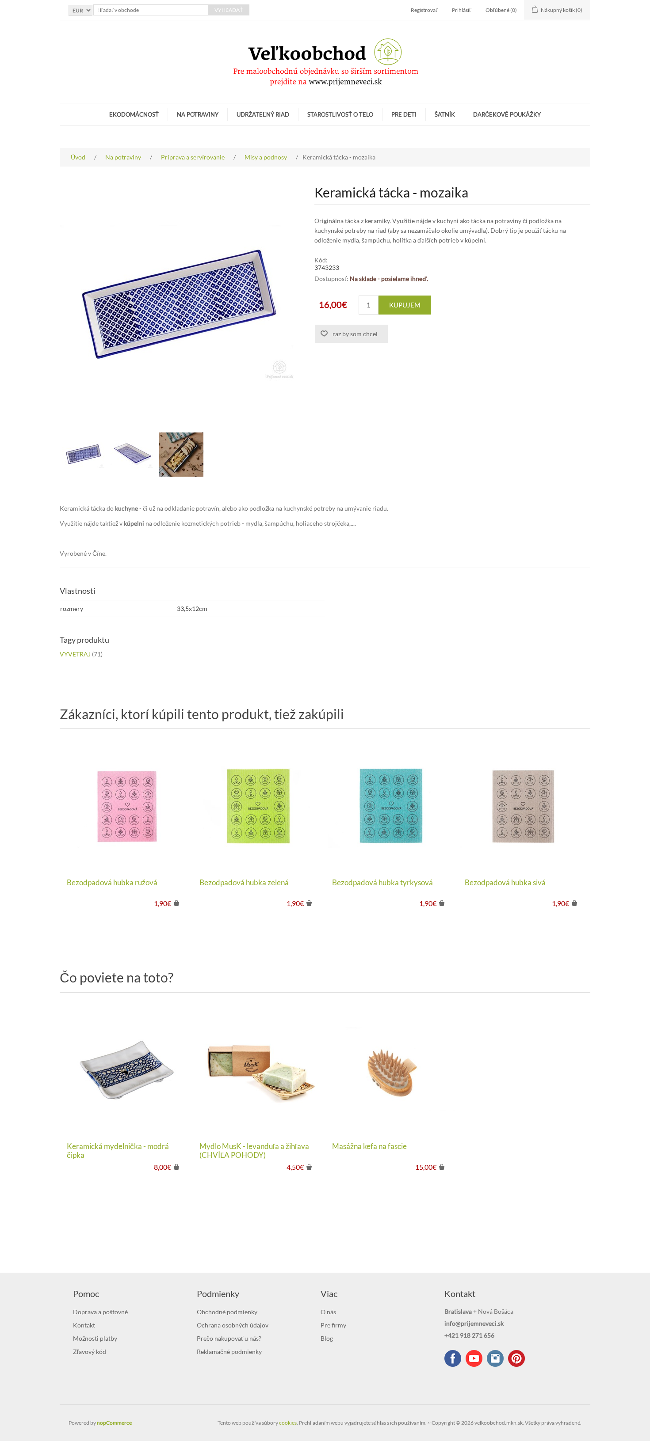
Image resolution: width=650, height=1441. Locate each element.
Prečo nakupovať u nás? (229, 1338)
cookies (288, 1422)
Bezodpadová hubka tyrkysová (382, 882)
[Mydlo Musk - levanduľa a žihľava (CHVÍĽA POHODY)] (258, 1069)
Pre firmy (333, 1325)
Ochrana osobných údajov (232, 1325)
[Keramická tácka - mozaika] (84, 454)
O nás (328, 1312)
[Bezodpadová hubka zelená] (258, 805)
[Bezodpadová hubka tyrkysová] (391, 805)
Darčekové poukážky (507, 114)
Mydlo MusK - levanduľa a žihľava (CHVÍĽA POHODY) (254, 1151)
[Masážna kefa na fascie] (391, 1069)
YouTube (474, 1358)
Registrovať (424, 10)
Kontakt (84, 1325)
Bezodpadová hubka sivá (505, 882)
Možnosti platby (95, 1338)
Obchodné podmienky (227, 1312)
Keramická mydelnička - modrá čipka (118, 1151)
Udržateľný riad (263, 114)
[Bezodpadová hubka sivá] (524, 805)
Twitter (495, 1358)
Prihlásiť (461, 10)
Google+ (516, 1358)
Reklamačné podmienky (229, 1351)
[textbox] (150, 9)
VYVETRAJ (75, 654)
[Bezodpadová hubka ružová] (126, 805)
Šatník (445, 114)
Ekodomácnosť (134, 114)
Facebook (452, 1358)
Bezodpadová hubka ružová (112, 882)
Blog (327, 1338)
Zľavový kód (89, 1351)
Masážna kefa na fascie (369, 1146)
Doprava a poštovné (100, 1312)
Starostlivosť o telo (340, 114)
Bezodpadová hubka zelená (244, 882)
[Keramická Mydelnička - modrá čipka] (126, 1069)
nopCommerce (114, 1422)
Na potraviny (197, 114)
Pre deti (404, 114)
